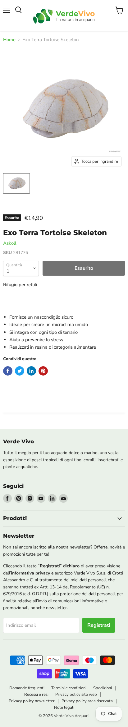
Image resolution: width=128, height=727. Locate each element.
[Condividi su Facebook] (7, 371)
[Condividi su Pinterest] (43, 371)
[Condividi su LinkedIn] (31, 371)
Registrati (98, 625)
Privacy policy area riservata (87, 701)
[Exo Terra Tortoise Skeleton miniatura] (16, 183)
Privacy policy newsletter (32, 701)
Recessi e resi (36, 694)
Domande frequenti (26, 688)
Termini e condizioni (68, 688)
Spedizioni (102, 688)
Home (9, 39)
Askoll (9, 243)
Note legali (64, 707)
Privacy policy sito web (76, 694)
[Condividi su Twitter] (19, 371)
